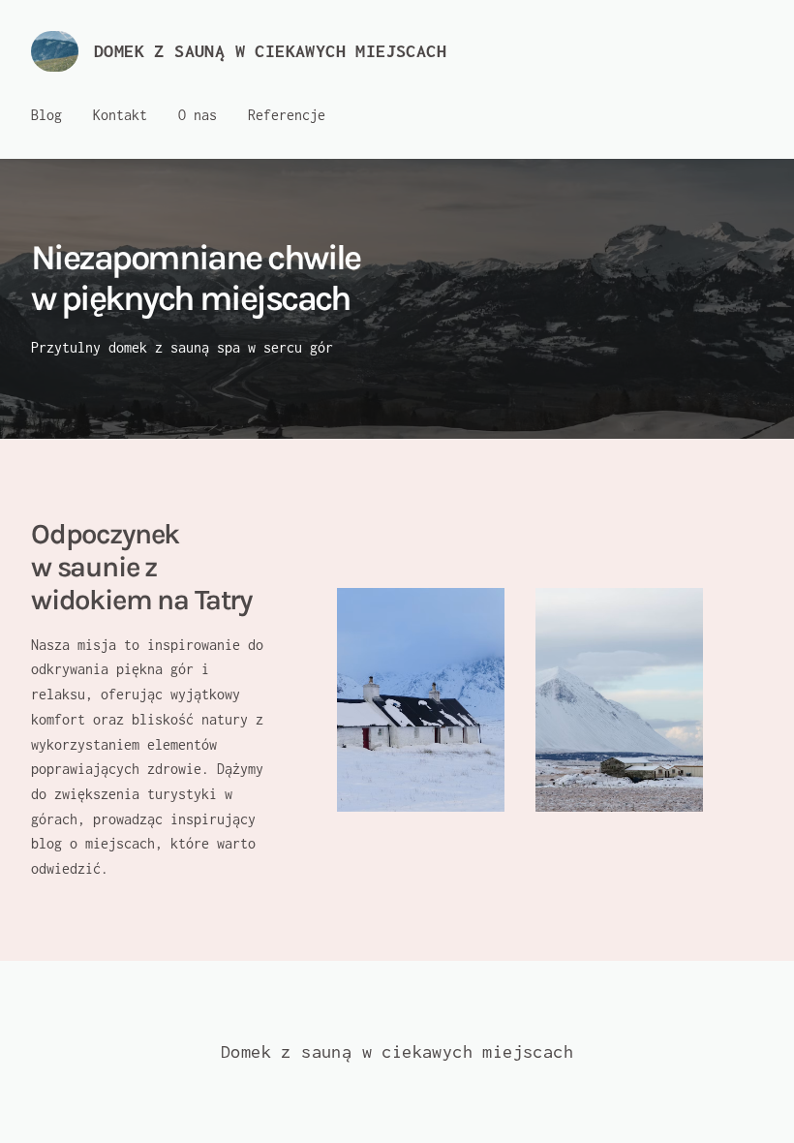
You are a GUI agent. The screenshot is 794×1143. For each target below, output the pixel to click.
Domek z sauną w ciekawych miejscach (270, 51)
